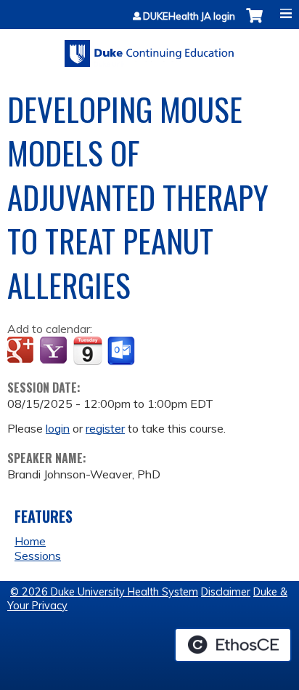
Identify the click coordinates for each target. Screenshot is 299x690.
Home (30, 541)
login (58, 428)
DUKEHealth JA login (189, 16)
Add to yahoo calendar (55, 351)
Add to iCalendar (87, 350)
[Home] (149, 48)
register (105, 428)
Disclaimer (225, 591)
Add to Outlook (122, 351)
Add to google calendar (22, 351)
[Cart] (254, 23)
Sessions (38, 555)
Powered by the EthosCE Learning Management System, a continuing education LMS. (233, 644)
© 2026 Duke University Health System (104, 591)
